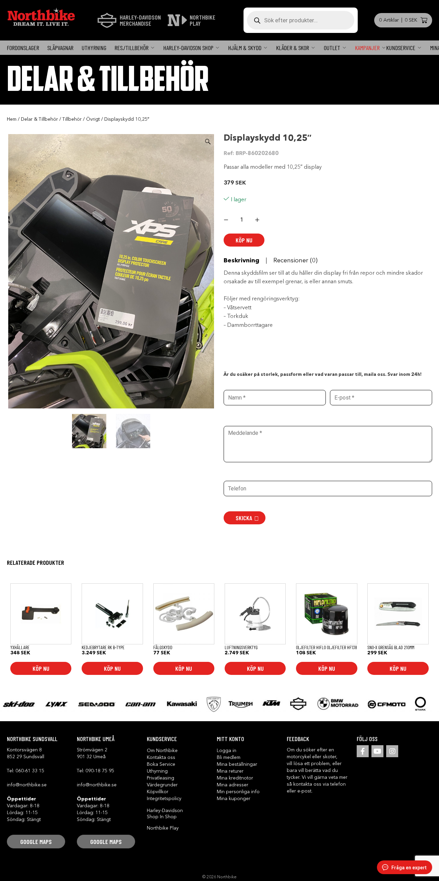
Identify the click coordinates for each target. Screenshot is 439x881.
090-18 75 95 (99, 771)
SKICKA (244, 518)
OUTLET (332, 48)
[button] (208, 142)
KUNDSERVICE (400, 48)
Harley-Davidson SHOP (188, 48)
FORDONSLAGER (23, 48)
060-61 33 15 (29, 771)
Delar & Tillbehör (39, 119)
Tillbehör (72, 119)
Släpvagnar (60, 48)
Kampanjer (367, 48)
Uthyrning (94, 48)
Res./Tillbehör (132, 48)
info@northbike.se (27, 785)
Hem (11, 119)
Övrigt (93, 119)
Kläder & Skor (292, 48)
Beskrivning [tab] (241, 261)
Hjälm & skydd (244, 48)
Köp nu (244, 240)
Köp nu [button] (41, 668)
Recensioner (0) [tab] (295, 261)
